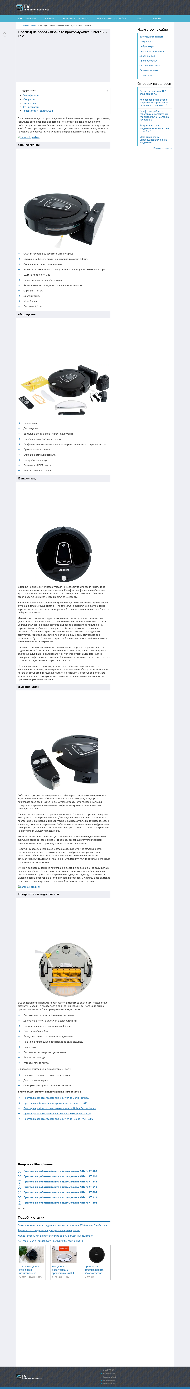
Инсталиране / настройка (111, 19)
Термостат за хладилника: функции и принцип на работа (49, 1231)
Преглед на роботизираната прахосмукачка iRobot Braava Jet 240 (60, 1109)
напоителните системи (152, 37)
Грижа (139, 19)
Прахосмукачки (148, 61)
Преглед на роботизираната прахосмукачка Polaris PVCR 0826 (58, 1119)
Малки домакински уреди (34, 1277)
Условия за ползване (75, 19)
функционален (31, 107)
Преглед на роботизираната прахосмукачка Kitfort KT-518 (60, 1198)
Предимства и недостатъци (38, 111)
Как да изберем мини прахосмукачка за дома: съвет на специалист (55, 1236)
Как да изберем (27, 19)
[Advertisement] (63, 57)
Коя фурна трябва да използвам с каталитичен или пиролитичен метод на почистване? (154, 115)
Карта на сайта (109, 1373)
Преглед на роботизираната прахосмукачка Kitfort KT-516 (55, 1103)
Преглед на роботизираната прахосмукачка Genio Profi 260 (56, 1098)
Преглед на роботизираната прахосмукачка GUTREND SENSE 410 (94, 1273)
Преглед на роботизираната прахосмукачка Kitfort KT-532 (60, 1171)
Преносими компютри (152, 51)
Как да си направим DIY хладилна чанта (153, 92)
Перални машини (149, 70)
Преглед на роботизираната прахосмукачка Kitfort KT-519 (60, 1187)
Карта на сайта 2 (109, 1377)
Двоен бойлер (147, 56)
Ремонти (157, 19)
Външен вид (29, 103)
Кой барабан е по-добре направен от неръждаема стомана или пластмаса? (154, 103)
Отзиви (49, 19)
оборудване (29, 99)
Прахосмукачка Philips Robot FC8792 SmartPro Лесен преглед (58, 1114)
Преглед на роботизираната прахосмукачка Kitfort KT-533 (60, 1176)
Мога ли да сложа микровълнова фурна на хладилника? (153, 140)
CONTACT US (108, 1370)
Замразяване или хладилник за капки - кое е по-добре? (154, 128)
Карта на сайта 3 (109, 1380)
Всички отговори (162, 149)
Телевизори (146, 75)
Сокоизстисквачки (150, 66)
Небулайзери (147, 46)
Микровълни (146, 42)
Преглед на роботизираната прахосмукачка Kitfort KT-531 (60, 1192)
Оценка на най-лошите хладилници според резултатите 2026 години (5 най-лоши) (62, 1225)
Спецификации (31, 95)
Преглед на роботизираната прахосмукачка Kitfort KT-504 (60, 1203)
